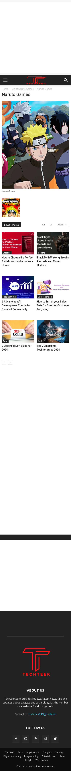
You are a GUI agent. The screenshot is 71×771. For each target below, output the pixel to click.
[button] (66, 80)
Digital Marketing (12, 756)
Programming (9, 297)
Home (5, 88)
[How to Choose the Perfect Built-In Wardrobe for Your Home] (18, 243)
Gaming (41, 252)
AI (51, 224)
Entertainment (49, 756)
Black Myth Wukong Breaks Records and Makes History (53, 261)
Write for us (42, 760)
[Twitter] (55, 739)
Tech (40, 341)
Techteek (10, 752)
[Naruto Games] (35, 187)
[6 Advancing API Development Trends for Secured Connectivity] (18, 287)
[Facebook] (15, 739)
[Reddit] (45, 739)
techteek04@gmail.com (42, 714)
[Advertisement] (35, 37)
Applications (32, 752)
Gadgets (47, 752)
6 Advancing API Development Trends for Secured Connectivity (16, 305)
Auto (5, 341)
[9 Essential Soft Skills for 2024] (18, 331)
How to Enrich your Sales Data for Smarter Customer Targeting (53, 305)
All (43, 224)
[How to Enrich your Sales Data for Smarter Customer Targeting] (53, 287)
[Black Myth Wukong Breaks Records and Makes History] (53, 243)
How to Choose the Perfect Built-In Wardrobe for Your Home (17, 261)
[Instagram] (25, 739)
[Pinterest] (35, 739)
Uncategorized (45, 297)
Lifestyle (6, 252)
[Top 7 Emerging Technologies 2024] (53, 331)
